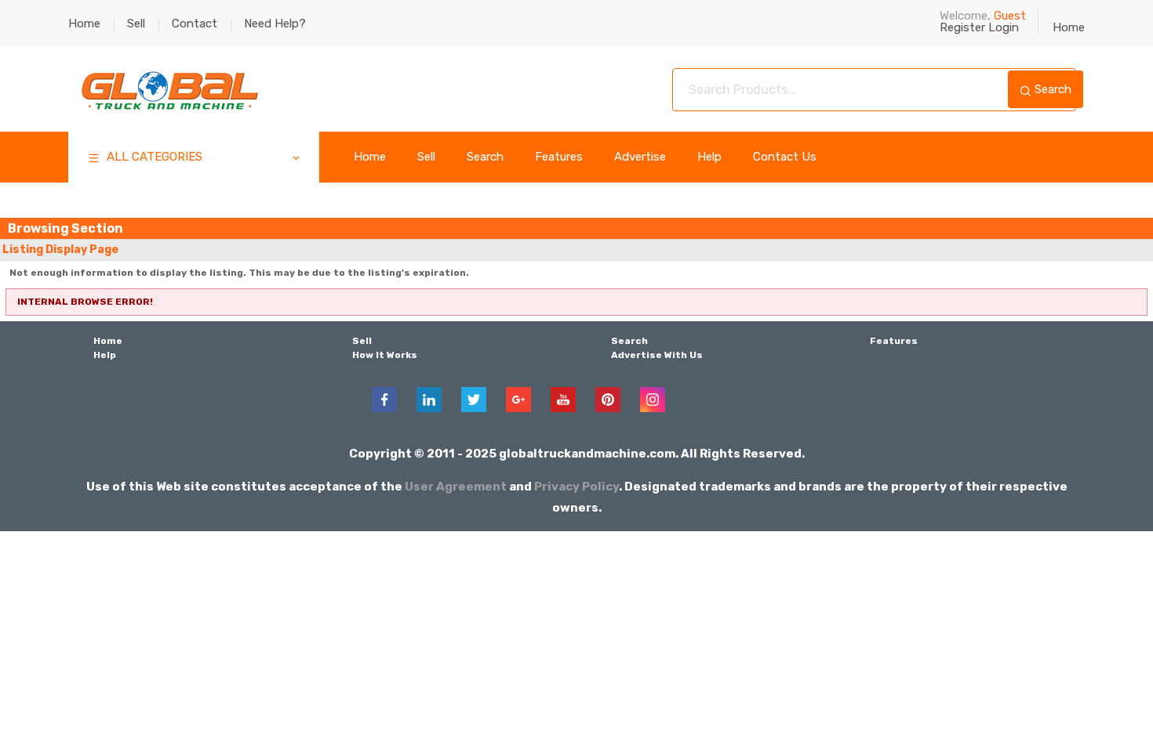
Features (559, 157)
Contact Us (785, 157)
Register (962, 27)
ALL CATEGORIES (153, 157)
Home (84, 23)
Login (1003, 27)
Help (709, 157)
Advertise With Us (657, 354)
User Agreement (456, 486)
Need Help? (275, 23)
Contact (194, 23)
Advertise (640, 157)
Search (1051, 89)
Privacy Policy (576, 486)
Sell (136, 23)
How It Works (384, 354)
